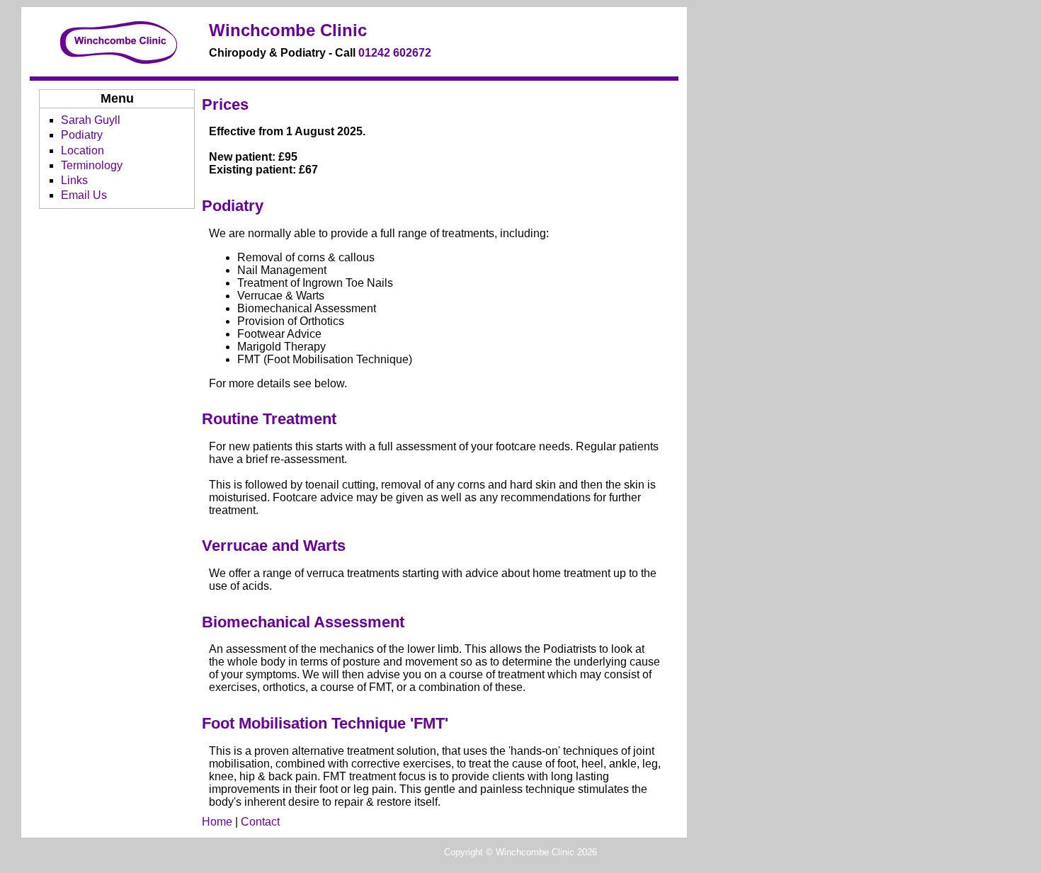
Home (217, 822)
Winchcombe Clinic (288, 30)
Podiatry (82, 135)
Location (82, 150)
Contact (260, 822)
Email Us (84, 195)
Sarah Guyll (90, 120)
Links (74, 180)
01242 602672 (394, 53)
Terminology (92, 165)
